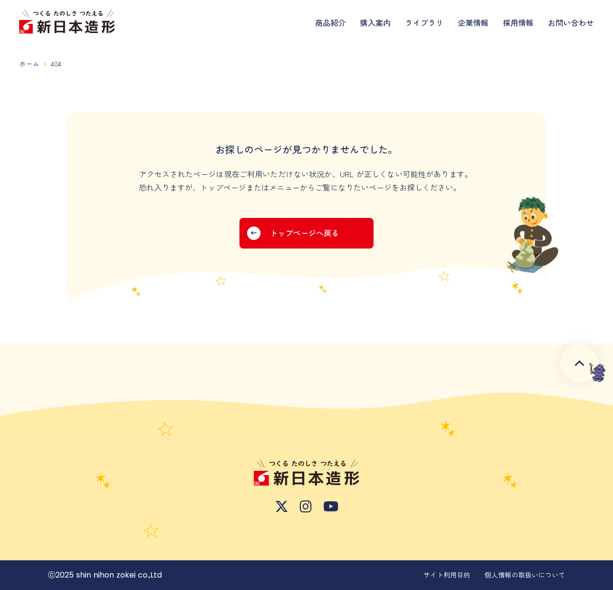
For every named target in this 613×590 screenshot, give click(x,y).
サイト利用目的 (446, 574)
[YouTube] (331, 506)
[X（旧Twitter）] (281, 506)
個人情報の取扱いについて (525, 574)
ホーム (29, 63)
